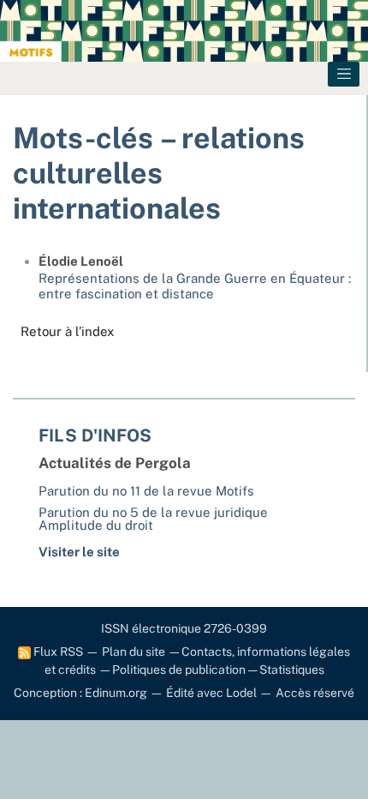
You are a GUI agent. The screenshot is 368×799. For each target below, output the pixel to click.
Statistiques (291, 669)
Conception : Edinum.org (80, 693)
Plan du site (133, 651)
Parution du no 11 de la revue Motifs (146, 491)
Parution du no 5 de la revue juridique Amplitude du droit (153, 518)
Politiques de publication (179, 669)
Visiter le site (79, 551)
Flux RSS (57, 651)
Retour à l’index (67, 331)
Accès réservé (315, 693)
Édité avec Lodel (211, 693)
